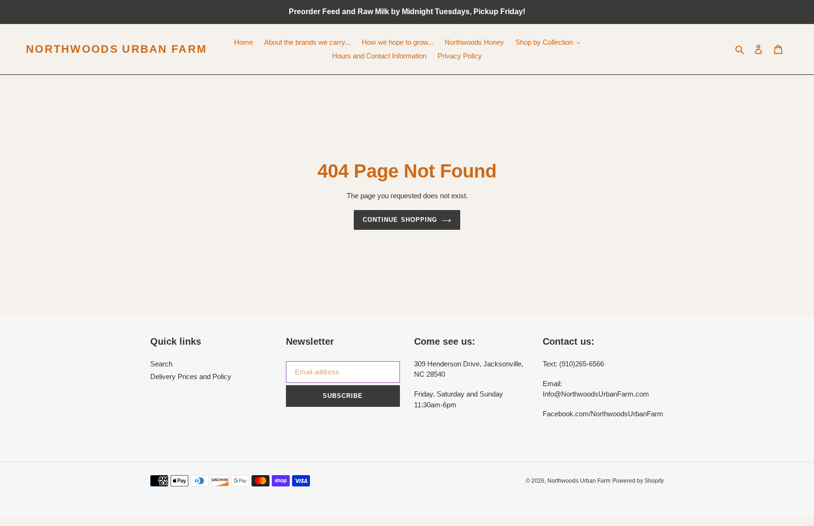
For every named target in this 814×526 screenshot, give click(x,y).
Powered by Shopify (638, 480)
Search (161, 364)
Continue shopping (400, 219)
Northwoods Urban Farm (116, 49)
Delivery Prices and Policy (190, 376)
